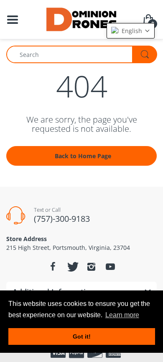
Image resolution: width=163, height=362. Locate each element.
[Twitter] (71, 266)
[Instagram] (91, 266)
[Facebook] (52, 266)
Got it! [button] (82, 336)
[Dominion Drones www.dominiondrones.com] (81, 19)
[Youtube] (110, 266)
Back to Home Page (83, 156)
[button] (130, 30)
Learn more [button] (122, 314)
